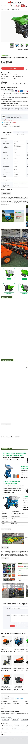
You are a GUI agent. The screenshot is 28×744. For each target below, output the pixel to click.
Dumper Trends (14, 732)
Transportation (7, 9)
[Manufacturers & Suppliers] (14, 2)
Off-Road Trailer (15, 719)
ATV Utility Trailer (24, 719)
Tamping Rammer (4, 705)
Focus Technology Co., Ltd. (16, 738)
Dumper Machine (5, 728)
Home (2, 9)
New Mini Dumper (15, 728)
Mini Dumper (15, 701)
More (2, 734)
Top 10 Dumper (5, 732)
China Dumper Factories (7, 725)
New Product (4, 701)
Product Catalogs (19, 698)
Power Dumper (25, 728)
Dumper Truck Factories (19, 725)
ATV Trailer (17, 9)
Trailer (13, 9)
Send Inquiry (13, 68)
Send (12, 626)
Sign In (3, 126)
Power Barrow (16, 703)
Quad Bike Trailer (5, 719)
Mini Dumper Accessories (6, 703)
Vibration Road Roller (17, 705)
